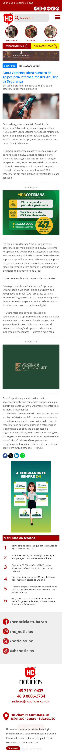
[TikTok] (53, 8)
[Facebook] (36, 8)
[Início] (8, 23)
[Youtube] (49, 8)
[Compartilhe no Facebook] (5, 456)
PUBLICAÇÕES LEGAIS (43, 46)
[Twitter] (44, 8)
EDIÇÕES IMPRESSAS (15, 46)
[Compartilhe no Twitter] (10, 456)
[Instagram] (40, 8)
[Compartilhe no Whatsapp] (22, 456)
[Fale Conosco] (57, 8)
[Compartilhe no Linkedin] (16, 456)
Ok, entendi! (13, 748)
